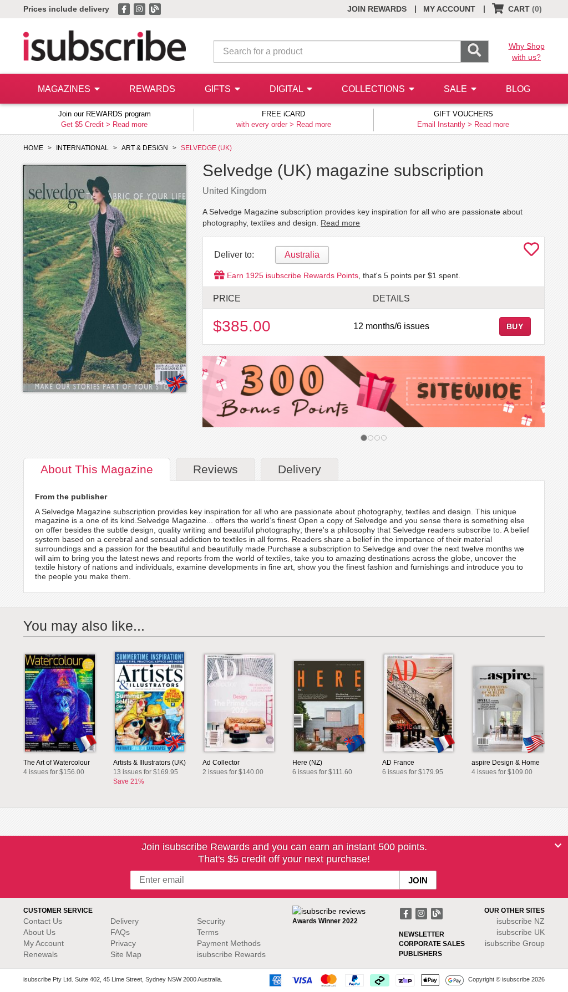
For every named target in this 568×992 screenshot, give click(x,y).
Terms (208, 932)
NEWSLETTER (421, 934)
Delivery (124, 921)
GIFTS (219, 89)
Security (211, 921)
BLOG (518, 89)
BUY (515, 326)
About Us (39, 932)
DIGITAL (287, 89)
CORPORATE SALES (432, 944)
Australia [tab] (302, 254)
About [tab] (96, 469)
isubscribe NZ (520, 921)
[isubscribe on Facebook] (125, 8)
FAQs (120, 932)
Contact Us (42, 921)
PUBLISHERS (420, 954)
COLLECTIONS (374, 89)
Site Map (125, 954)
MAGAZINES (65, 89)
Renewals (40, 954)
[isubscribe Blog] (154, 8)
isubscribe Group (515, 943)
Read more (130, 124)
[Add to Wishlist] (531, 252)
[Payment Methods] (364, 979)
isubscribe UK (520, 932)
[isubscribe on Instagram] (140, 8)
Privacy (123, 943)
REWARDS (152, 89)
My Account (43, 943)
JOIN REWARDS (377, 8)
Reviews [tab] (215, 469)
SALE (456, 89)
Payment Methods (229, 943)
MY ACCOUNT (449, 8)
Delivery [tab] (299, 469)
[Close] (558, 846)
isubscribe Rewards (231, 954)
